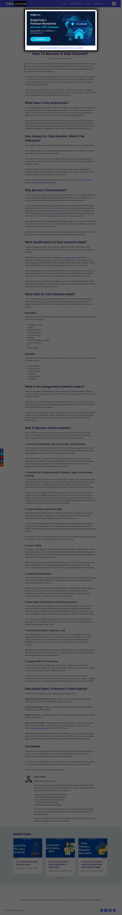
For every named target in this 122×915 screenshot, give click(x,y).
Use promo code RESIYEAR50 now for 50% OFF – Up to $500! (61, 48)
